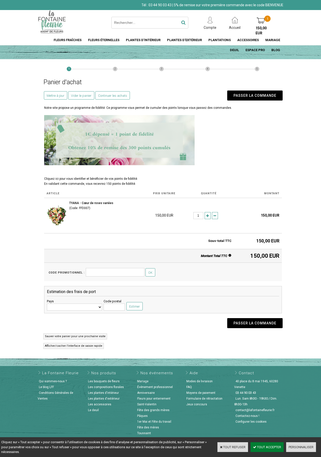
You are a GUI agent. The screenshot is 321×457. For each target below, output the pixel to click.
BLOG (275, 50)
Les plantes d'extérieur (104, 398)
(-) (215, 215)
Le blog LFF (46, 387)
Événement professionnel (155, 387)
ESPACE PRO (255, 50)
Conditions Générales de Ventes (55, 395)
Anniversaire (146, 393)
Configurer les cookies (251, 421)
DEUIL (234, 50)
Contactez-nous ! (247, 416)
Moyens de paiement (200, 393)
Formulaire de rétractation (204, 398)
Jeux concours (196, 404)
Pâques (142, 416)
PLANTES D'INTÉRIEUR (143, 40)
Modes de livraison (199, 381)
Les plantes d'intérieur (103, 393)
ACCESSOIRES (248, 40)
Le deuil (93, 410)
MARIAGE (272, 40)
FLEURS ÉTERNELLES (103, 40)
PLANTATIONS (219, 40)
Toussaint (144, 433)
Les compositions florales (106, 387)
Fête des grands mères (153, 410)
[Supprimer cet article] (221, 215)
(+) (208, 215)
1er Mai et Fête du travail (154, 421)
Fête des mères (148, 427)
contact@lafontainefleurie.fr (255, 410)
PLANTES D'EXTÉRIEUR (184, 40)
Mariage (142, 381)
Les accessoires (99, 404)
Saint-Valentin (146, 404)
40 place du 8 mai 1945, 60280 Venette (256, 384)
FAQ (189, 387)
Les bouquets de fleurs (104, 381)
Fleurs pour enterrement (154, 398)
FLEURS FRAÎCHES (68, 40)
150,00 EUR (261, 30)
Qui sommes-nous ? (53, 381)
